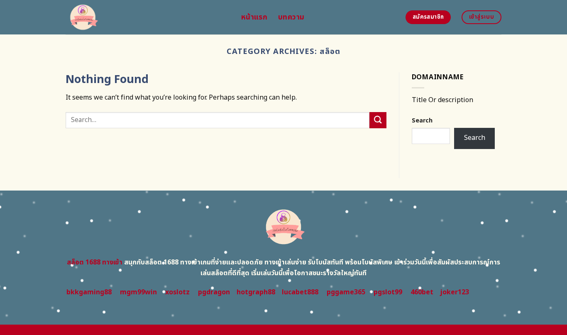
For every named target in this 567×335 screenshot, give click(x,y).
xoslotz (177, 292)
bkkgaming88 (89, 292)
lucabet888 (300, 292)
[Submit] (377, 120)
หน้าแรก (254, 17)
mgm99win (138, 292)
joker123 (454, 292)
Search (422, 120)
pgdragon (214, 292)
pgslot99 (388, 292)
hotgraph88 (256, 292)
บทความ (291, 17)
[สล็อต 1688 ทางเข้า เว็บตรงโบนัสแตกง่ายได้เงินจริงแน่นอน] (147, 17)
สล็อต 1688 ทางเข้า (94, 262)
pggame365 (346, 292)
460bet (422, 292)
